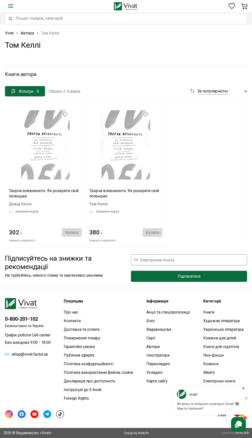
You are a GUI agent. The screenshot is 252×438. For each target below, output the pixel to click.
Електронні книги (219, 381)
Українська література (223, 329)
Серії (151, 338)
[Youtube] (34, 414)
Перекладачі (158, 364)
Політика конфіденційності (88, 364)
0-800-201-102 (21, 319)
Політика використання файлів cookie (98, 372)
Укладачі (154, 372)
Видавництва (158, 329)
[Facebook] (22, 414)
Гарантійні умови (79, 346)
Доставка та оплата (81, 329)
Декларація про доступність (89, 381)
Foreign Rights (76, 398)
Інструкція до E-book (83, 389)
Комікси (211, 364)
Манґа (209, 372)
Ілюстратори (158, 355)
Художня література (221, 320)
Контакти (72, 320)
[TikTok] (60, 414)
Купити (71, 232)
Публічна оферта (79, 355)
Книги (208, 312)
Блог (150, 320)
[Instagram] (9, 414)
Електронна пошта (157, 259)
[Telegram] (47, 414)
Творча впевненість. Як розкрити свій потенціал (44, 193)
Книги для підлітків (221, 346)
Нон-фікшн (213, 355)
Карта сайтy (157, 381)
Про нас (71, 312)
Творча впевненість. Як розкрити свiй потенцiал (124, 193)
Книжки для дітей (219, 338)
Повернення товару (82, 338)
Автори (153, 346)
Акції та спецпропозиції (168, 312)
